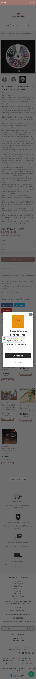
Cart (33, 2)
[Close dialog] (31, 314)
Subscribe (18, 355)
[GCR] (4, 338)
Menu (5, 2)
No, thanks (18, 362)
